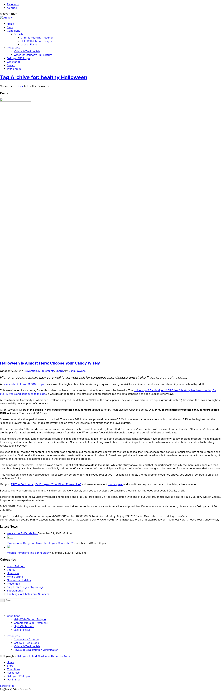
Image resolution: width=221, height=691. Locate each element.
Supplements (46, 371)
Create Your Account (26, 639)
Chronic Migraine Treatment (30, 623)
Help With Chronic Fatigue (30, 619)
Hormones (13, 573)
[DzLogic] (6, 17)
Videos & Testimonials (27, 646)
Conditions (13, 616)
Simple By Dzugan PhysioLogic (25, 587)
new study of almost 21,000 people (23, 384)
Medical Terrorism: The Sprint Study (28, 553)
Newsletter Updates (19, 580)
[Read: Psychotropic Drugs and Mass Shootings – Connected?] (10, 537)
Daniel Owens (77, 371)
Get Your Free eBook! (27, 643)
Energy (60, 371)
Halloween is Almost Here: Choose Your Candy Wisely (50, 363)
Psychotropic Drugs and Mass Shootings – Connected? (40, 543)
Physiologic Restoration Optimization (36, 650)
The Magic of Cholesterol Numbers (28, 594)
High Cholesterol (24, 626)
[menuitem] (114, 24)
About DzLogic (16, 566)
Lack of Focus (22, 630)
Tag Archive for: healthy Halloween (43, 77)
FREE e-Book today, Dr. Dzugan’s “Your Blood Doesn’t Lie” (46, 484)
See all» (18, 34)
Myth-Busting (15, 577)
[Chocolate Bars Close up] (15, 100)
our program (115, 484)
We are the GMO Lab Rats (22, 533)
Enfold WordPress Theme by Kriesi (49, 656)
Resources (13, 636)
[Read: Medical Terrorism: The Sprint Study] (10, 547)
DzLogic (22, 656)
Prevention (30, 371)
